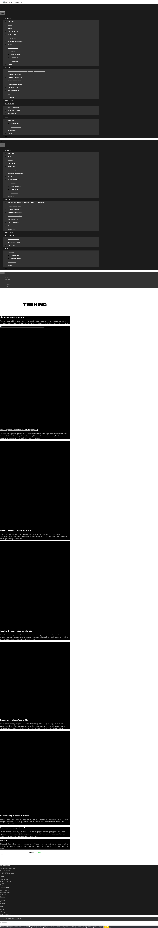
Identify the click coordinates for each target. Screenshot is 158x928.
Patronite (7, 279)
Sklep (6, 117)
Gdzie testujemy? (13, 90)
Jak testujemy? (13, 87)
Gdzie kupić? (12, 113)
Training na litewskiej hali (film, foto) (16, 530)
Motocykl (14, 61)
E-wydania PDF (16, 127)
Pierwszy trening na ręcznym (12, 317)
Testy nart (8, 67)
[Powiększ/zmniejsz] (0, 922)
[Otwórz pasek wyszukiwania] (2, 10)
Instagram (7, 284)
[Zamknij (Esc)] (6, 922)
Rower (13, 51)
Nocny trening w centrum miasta (14, 816)
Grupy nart (11, 97)
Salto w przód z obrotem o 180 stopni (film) (19, 430)
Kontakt (2, 909)
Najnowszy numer (14, 110)
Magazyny (11, 120)
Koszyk (10, 133)
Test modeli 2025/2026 (15, 74)
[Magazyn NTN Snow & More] (1, 7)
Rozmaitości (12, 34)
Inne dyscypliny (13, 48)
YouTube (7, 277)
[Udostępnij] (4, 922)
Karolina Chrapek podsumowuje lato (16, 631)
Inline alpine (15, 57)
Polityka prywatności (5, 914)
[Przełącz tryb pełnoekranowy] (2, 922)
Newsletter (8, 286)
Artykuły (8, 18)
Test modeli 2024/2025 (15, 77)
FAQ (9, 94)
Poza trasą (11, 38)
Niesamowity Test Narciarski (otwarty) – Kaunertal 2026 (26, 71)
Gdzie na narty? (13, 31)
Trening (3, 840)
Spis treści (11, 21)
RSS (1, 911)
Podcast (2, 883)
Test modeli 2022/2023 (15, 84)
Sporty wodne (16, 54)
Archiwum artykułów (5, 881)
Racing (10, 25)
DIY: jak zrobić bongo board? (12, 828)
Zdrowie (10, 64)
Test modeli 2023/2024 (15, 81)
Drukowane (15, 123)
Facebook (7, 281)
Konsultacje (9, 100)
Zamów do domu (13, 107)
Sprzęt (10, 28)
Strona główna (4, 879)
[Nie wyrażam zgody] (110, 927)
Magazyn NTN (9, 104)
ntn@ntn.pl (3, 874)
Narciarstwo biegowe (15, 41)
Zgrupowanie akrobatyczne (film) (14, 720)
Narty (10, 44)
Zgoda (106, 927)
